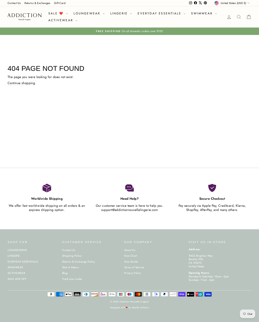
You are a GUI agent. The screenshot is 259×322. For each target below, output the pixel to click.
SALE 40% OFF (17, 279)
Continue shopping (21, 83)
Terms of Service (134, 267)
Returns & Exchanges (37, 3)
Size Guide (131, 262)
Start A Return (70, 267)
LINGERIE (119, 13)
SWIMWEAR (202, 13)
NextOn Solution (140, 307)
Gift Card (59, 3)
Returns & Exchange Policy (78, 262)
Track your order (72, 279)
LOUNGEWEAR (88, 13)
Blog (65, 273)
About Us (129, 250)
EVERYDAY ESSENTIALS (160, 13)
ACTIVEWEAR (61, 20)
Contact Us (14, 3)
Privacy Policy (132, 273)
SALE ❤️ (56, 13)
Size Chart (130, 256)
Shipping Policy (72, 256)
